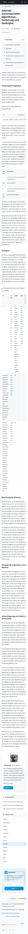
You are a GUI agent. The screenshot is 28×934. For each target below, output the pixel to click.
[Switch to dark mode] (3, 930)
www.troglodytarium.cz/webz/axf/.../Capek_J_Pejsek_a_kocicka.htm (22, 325)
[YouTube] (13, 930)
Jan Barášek (16, 29)
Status (4, 909)
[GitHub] (6, 930)
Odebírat (13, 888)
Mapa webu (11, 906)
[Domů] (2, 6)
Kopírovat (21, 115)
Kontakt (4, 906)
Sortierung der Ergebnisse (13, 45)
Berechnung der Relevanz (13, 52)
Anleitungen (7, 6)
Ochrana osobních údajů (13, 916)
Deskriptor (9, 48)
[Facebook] (9, 930)
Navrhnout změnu (21, 6)
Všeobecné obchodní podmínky (11, 913)
